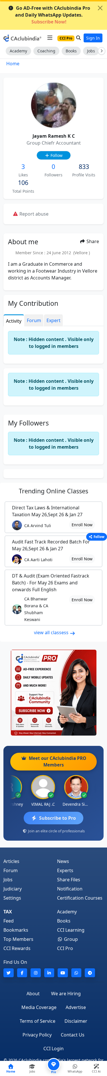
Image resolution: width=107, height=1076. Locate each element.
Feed (8, 921)
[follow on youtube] (63, 972)
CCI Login (53, 1048)
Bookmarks (15, 930)
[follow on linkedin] (49, 972)
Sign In (93, 38)
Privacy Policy (37, 1035)
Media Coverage (38, 1007)
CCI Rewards (17, 948)
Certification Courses (79, 898)
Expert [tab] (53, 320)
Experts (65, 870)
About (33, 993)
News (63, 861)
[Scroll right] (100, 51)
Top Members (18, 939)
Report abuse (33, 214)
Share (92, 241)
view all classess (52, 632)
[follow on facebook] (22, 972)
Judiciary (12, 889)
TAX (7, 912)
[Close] (100, 8)
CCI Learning (70, 930)
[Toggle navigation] (50, 38)
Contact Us (72, 1035)
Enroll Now (82, 524)
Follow (55, 155)
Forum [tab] (34, 320)
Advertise (76, 1007)
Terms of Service (37, 1021)
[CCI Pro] (53, 693)
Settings (12, 898)
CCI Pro (65, 948)
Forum (10, 870)
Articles (11, 861)
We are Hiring (66, 993)
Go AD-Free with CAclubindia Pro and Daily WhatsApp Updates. (52, 15)
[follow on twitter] (8, 972)
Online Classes (53, 491)
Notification (69, 889)
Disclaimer (75, 1021)
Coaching (46, 51)
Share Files (68, 879)
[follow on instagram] (36, 972)
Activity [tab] (13, 321)
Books (71, 51)
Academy (18, 51)
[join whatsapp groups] (76, 972)
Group (70, 939)
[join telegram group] (90, 972)
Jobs (91, 51)
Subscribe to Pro (57, 818)
